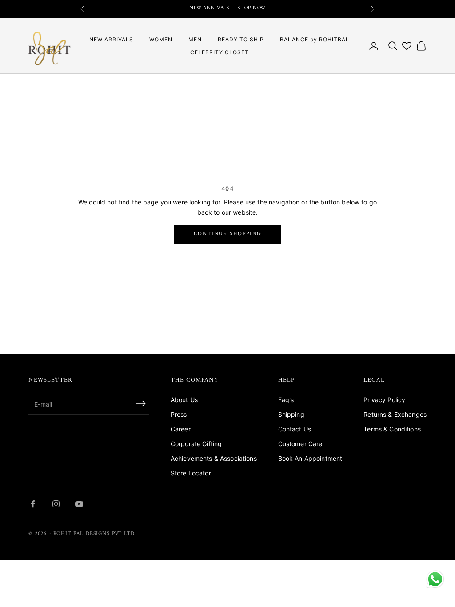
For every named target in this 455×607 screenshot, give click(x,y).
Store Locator (191, 473)
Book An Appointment (310, 458)
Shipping (291, 414)
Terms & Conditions (392, 429)
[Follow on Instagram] (56, 503)
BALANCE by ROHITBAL (314, 39)
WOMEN (160, 39)
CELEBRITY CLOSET (219, 52)
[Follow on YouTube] (79, 503)
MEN (195, 39)
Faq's (286, 399)
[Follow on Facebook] (32, 503)
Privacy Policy (384, 399)
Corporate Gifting (196, 443)
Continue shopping (228, 234)
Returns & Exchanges (395, 414)
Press (179, 414)
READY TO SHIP (241, 39)
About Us (184, 399)
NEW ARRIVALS (111, 39)
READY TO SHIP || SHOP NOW (227, 12)
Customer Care (300, 443)
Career (181, 429)
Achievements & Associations (214, 458)
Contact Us (294, 429)
